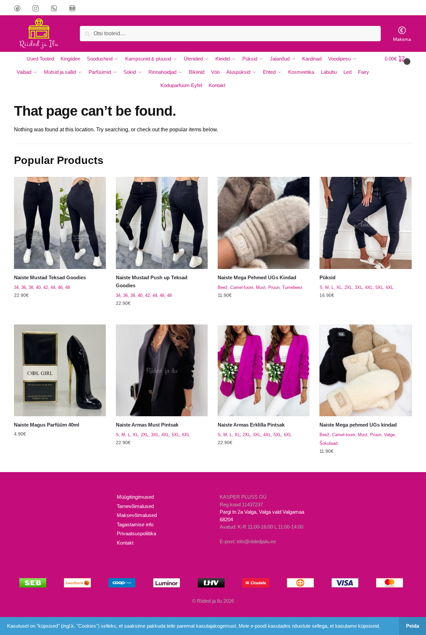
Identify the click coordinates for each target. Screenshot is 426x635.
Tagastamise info (135, 524)
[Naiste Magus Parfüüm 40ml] (60, 370)
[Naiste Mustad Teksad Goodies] (60, 223)
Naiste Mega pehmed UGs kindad (358, 425)
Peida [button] (412, 626)
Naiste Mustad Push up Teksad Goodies (151, 281)
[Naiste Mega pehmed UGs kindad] (365, 370)
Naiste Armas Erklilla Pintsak (251, 425)
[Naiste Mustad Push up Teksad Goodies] (162, 223)
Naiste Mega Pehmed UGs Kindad (257, 277)
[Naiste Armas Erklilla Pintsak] (264, 370)
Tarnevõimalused (135, 506)
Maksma (402, 39)
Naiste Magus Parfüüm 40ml (46, 425)
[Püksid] (365, 223)
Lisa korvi (60, 464)
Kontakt (125, 543)
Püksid (327, 277)
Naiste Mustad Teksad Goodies (50, 277)
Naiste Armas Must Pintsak (147, 425)
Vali (60, 316)
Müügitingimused (135, 497)
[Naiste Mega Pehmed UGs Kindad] (264, 223)
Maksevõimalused (137, 515)
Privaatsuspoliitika (136, 533)
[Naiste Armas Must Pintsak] (162, 370)
